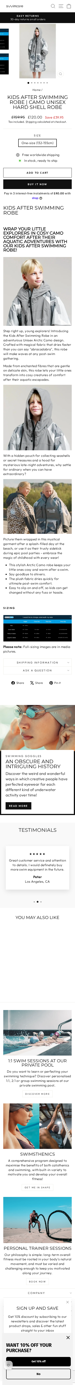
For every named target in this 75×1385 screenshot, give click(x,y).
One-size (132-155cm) (38, 143)
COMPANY (36, 1293)
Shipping (31, 122)
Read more (18, 805)
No (38, 1374)
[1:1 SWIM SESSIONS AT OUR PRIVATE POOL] (37, 1033)
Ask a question (37, 670)
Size (37, 135)
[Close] (68, 1337)
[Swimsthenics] (37, 1126)
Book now (37, 1281)
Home (36, 90)
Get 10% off (39, 1361)
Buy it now (37, 184)
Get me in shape (37, 1187)
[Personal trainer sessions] (37, 1220)
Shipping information (37, 662)
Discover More (37, 1093)
